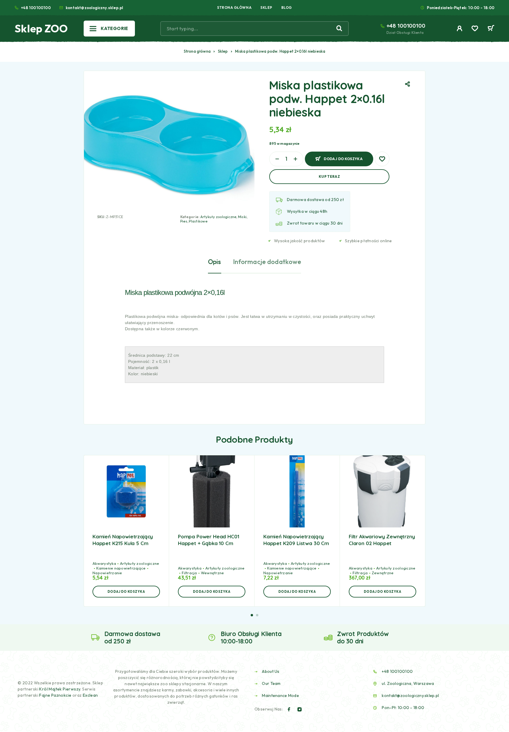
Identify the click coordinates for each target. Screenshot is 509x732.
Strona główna (197, 51)
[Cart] (491, 29)
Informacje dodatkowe (267, 262)
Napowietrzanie (107, 572)
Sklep (266, 7)
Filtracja (189, 572)
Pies (183, 221)
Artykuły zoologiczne (218, 217)
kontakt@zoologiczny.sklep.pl (94, 7)
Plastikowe (198, 221)
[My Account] (459, 28)
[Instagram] (299, 709)
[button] (126, 591)
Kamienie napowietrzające (121, 568)
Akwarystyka (104, 563)
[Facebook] (289, 709)
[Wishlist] (475, 29)
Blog (286, 7)
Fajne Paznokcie (55, 695)
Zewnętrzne (383, 572)
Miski (242, 217)
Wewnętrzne (212, 572)
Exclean (90, 695)
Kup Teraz (329, 176)
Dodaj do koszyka (343, 156)
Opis (214, 262)
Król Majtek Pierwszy (59, 689)
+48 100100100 (36, 7)
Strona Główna (234, 7)
